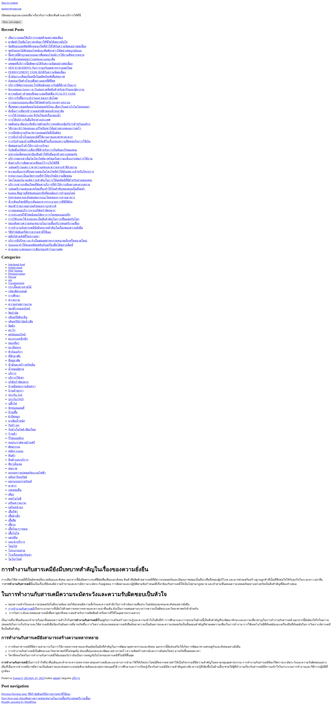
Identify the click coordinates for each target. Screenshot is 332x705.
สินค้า (11, 455)
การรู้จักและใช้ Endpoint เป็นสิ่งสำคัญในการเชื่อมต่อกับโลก (43, 219)
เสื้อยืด (12, 520)
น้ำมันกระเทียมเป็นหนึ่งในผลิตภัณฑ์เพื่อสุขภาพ (36, 76)
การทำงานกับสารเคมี (21, 608)
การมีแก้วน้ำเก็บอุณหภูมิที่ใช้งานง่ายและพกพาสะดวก (40, 136)
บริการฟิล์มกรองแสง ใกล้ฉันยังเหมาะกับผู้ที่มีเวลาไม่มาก (42, 85)
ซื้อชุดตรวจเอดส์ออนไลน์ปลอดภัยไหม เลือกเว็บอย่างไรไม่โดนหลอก (49, 106)
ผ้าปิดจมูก (14, 416)
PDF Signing (15, 270)
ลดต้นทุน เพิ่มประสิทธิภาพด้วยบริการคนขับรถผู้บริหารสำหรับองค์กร (49, 124)
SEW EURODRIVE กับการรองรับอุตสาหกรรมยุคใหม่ (40, 67)
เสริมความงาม (17, 502)
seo (10, 280)
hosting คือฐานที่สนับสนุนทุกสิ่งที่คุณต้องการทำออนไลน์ (41, 193)
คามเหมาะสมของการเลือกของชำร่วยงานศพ (35, 249)
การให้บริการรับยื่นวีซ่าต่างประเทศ (29, 119)
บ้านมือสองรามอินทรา (22, 386)
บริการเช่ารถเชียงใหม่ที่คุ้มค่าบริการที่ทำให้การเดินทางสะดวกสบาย (49, 184)
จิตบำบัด (13, 312)
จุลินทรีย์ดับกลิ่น (17, 317)
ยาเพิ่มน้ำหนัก (16, 420)
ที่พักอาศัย (14, 356)
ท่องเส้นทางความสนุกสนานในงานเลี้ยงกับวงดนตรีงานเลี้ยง (43, 223)
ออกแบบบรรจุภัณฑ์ (20, 481)
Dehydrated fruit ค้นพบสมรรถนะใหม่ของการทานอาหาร (41, 197)
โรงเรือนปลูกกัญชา (20, 554)
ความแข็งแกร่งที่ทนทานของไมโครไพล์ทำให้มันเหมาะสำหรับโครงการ (51, 171)
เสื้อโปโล (13, 533)
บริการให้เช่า (16, 377)
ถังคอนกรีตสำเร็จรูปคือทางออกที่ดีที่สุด (31, 80)
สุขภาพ (12, 468)
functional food (16, 264)
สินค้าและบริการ (18, 459)
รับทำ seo (13, 425)
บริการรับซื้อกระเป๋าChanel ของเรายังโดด (33, 98)
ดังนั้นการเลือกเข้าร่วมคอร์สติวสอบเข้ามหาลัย (36, 111)
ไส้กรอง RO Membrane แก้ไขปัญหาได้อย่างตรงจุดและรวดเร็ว (44, 128)
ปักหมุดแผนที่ (16, 407)
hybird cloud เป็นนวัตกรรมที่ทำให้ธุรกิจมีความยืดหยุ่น (40, 175)
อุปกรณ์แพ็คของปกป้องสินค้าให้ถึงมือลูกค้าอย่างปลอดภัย (42, 154)
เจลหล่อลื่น (14, 489)
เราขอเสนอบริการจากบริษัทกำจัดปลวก (32, 210)
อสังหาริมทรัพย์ (17, 477)
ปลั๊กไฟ (12, 403)
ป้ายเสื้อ (12, 412)
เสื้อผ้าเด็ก (14, 515)
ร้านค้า (12, 433)
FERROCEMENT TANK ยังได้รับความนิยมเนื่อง (37, 72)
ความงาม (14, 299)
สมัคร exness (15, 451)
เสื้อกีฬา (13, 511)
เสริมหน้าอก (15, 507)
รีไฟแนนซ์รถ (16, 438)
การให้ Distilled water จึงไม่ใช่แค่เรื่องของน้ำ (34, 115)
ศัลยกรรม (14, 446)
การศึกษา (14, 295)
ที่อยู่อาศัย (14, 360)
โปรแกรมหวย (16, 550)
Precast (12, 276)
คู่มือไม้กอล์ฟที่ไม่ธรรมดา (23, 236)
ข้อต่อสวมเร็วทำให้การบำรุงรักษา (28, 145)
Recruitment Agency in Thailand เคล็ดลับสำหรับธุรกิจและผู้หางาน (46, 89)
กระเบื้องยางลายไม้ (19, 286)
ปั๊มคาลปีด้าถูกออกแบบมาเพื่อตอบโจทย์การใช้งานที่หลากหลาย (46, 54)
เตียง (11, 494)
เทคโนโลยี (14, 498)
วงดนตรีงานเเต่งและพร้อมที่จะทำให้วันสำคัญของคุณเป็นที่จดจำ (46, 188)
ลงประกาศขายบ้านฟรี (21, 442)
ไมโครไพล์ (15, 559)
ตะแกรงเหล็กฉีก (18, 338)
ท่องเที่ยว (13, 343)
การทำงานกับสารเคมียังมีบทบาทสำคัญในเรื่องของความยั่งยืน (45, 227)
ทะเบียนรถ (14, 347)
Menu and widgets (12, 22)
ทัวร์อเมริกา (15, 351)
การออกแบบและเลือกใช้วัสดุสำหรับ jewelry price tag (39, 102)
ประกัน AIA (15, 394)
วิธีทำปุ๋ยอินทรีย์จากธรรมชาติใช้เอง (29, 232)
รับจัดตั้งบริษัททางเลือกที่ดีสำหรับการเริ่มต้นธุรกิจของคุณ (42, 149)
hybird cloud (15, 267)
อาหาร (12, 485)
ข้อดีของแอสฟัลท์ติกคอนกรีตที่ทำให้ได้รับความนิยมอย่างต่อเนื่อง (47, 46)
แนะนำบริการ (16, 541)
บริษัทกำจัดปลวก (18, 381)
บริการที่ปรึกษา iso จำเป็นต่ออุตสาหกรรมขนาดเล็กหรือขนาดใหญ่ (47, 240)
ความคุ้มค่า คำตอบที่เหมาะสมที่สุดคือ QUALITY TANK (42, 93)
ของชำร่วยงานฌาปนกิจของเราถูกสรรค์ (32, 206)
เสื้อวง (12, 524)
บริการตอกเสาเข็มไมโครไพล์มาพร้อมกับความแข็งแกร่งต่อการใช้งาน (50, 158)
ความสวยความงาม (20, 304)
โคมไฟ (12, 546)
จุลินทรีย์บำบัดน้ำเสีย (20, 321)
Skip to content (9, 2)
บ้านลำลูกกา (16, 390)
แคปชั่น (12, 537)
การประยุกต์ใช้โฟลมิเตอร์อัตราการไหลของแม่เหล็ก (39, 214)
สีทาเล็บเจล (15, 464)
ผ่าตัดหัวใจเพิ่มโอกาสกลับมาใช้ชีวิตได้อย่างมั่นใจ (37, 41)
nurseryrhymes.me (11, 8)
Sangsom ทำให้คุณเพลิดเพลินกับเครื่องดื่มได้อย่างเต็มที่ (40, 244)
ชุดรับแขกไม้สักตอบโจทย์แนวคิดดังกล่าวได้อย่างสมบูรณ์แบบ (45, 50)
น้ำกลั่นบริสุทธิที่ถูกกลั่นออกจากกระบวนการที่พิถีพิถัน (40, 201)
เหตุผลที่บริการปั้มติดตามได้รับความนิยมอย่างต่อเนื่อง (40, 63)
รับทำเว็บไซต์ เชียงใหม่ (22, 429)
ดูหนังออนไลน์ (17, 334)
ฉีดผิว (11, 325)
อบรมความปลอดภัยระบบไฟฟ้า (27, 472)
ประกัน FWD (16, 399)
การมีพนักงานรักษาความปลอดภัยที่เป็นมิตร (34, 132)
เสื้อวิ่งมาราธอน (17, 528)
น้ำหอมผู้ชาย (16, 369)
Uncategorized (16, 283)
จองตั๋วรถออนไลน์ (19, 308)
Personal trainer (16, 273)
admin (56, 678)
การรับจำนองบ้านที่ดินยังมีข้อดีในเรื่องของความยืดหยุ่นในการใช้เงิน (49, 141)
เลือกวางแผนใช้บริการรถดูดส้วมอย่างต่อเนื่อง (35, 37)
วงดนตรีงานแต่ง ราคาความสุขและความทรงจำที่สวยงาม (42, 167)
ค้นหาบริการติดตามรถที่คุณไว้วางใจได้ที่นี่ (33, 162)
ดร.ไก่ (11, 330)
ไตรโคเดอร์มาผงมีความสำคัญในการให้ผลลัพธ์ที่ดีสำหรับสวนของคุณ (50, 180)
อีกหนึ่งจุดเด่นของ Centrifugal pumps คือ (31, 59)
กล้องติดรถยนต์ (17, 291)
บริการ (12, 373)
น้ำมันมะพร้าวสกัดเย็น (21, 364)
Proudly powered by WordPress (18, 702)
